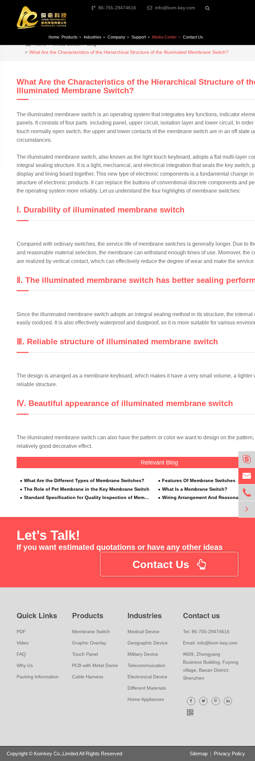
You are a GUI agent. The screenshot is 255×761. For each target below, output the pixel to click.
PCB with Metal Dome (95, 665)
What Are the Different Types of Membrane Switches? (84, 480)
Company (117, 37)
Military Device (143, 654)
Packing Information (37, 676)
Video (23, 642)
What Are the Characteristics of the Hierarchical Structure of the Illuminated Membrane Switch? (128, 52)
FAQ (21, 654)
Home (53, 37)
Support (139, 37)
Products (69, 37)
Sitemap (199, 753)
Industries (93, 37)
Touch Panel (85, 654)
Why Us (25, 665)
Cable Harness (87, 676)
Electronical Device (147, 676)
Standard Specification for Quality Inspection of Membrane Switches (87, 497)
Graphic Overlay (89, 642)
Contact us (201, 615)
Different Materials (147, 688)
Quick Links (37, 615)
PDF (21, 631)
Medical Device (143, 631)
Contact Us (193, 37)
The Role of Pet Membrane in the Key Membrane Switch (86, 489)
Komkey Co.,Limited (56, 753)
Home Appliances (146, 699)
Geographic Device (148, 642)
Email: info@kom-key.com (210, 642)
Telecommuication (146, 665)
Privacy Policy (229, 753)
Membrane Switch (91, 631)
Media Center (165, 37)
